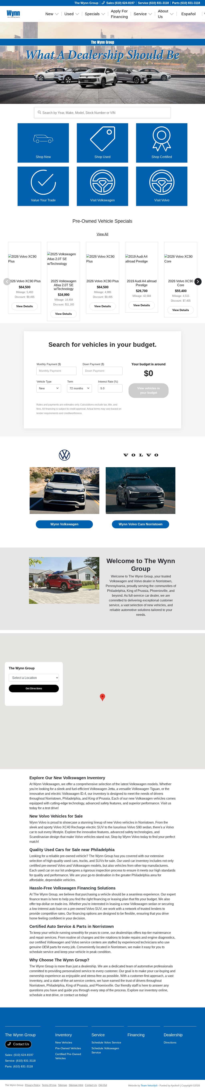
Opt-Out (102, 1085)
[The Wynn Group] (23, 13)
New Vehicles (63, 1042)
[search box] (102, 112)
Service (98, 1035)
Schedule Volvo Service (106, 1042)
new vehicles (156, 605)
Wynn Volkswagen (64, 524)
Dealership (173, 1035)
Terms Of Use (49, 1085)
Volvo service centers (86, 942)
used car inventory (136, 860)
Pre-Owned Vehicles (68, 1048)
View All (102, 234)
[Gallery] (102, 63)
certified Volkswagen (49, 942)
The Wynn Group (14, 1085)
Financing (136, 1035)
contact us (71, 995)
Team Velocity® (149, 1085)
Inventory (63, 1035)
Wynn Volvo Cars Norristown (141, 524)
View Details (24, 306)
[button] (102, 697)
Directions (170, 1042)
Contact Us (20, 1044)
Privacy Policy (32, 1085)
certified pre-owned (43, 865)
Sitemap (62, 1085)
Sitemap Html (76, 1085)
